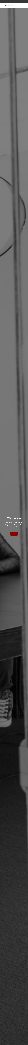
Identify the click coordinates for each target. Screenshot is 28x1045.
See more (14, 533)
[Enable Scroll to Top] (25, 1042)
